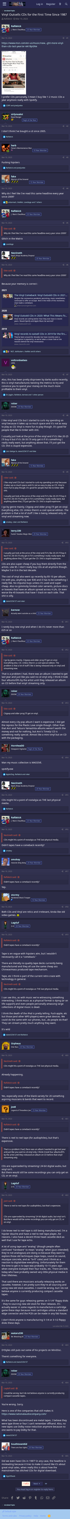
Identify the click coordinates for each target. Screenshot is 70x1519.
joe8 (13, 1106)
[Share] (63, 38)
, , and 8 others (26, 351)
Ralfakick (8, 18)
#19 (66, 934)
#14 (66, 757)
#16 (66, 829)
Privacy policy (25, 1515)
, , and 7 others (25, 202)
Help (36, 1515)
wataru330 (17, 1333)
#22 (66, 1195)
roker (14, 403)
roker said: (8, 477)
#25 (66, 1456)
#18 (66, 907)
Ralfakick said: (10, 877)
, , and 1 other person (24, 395)
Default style (10, 1511)
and (14, 105)
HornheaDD (17, 745)
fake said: (8, 228)
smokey (15, 859)
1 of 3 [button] (25, 1483)
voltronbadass (19, 360)
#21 (66, 1119)
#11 (66, 622)
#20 (66, 1055)
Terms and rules (9, 1515)
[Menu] (4, 4)
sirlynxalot (17, 114)
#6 (67, 265)
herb (13, 145)
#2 (67, 126)
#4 (67, 188)
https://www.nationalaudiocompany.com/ (24, 1413)
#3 (67, 157)
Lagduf (15, 922)
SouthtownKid (19, 1444)
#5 (67, 223)
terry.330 (16, 530)
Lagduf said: (9, 1388)
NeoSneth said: (10, 835)
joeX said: (8, 1201)
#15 (66, 795)
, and (21, 451)
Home (43, 1515)
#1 (67, 38)
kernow (15, 609)
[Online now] (8, 151)
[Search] (66, 4)
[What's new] (60, 4)
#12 (66, 650)
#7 (67, 374)
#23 (66, 1345)
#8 (67, 415)
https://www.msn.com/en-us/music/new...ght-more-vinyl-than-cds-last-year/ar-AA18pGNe (33, 44)
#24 (66, 1382)
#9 (67, 472)
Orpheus (16, 1043)
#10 (66, 543)
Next (36, 1483)
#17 (66, 871)
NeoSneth (16, 252)
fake (13, 176)
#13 (66, 703)
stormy (15, 894)
